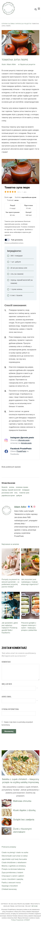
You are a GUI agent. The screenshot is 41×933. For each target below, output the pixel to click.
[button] (39, 8)
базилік (4, 487)
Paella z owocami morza (11, 882)
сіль (16, 492)
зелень (11, 487)
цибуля (19, 495)
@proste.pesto (24, 440)
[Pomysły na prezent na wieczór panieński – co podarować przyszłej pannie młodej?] (11, 550)
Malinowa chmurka (22, 800)
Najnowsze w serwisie (10, 544)
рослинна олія (7, 492)
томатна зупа (24, 492)
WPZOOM (35, 906)
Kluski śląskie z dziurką (24, 810)
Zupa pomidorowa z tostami (12, 872)
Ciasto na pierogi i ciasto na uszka (15, 852)
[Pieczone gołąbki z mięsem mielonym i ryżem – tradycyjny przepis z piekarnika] (30, 593)
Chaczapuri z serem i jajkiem (13, 876)
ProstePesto (21, 451)
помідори (25, 490)
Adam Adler (11, 64)
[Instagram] (34, 507)
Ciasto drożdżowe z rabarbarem (14, 862)
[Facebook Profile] (29, 507)
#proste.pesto (26, 443)
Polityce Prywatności (17, 920)
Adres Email (6, 697)
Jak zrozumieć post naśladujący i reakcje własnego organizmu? (29, 581)
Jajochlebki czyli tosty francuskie (14, 859)
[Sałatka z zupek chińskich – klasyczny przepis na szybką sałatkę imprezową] (20, 751)
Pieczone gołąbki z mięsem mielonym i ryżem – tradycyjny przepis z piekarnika (29, 626)
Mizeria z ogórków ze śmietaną (14, 866)
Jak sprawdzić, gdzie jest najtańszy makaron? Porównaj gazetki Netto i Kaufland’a (10, 627)
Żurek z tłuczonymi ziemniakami (22, 830)
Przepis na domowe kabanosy (13, 869)
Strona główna (8, 23)
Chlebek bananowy (9, 889)
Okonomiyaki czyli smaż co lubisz (15, 855)
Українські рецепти (23, 23)
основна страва (22, 487)
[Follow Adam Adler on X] (31, 507)
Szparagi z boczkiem (10, 885)
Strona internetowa (10, 709)
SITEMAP (27, 920)
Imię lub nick (7, 684)
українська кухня (8, 495)
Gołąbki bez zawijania (23, 819)
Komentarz (6, 662)
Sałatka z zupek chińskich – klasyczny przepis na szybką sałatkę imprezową (20, 780)
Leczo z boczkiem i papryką (12, 879)
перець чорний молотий (11, 490)
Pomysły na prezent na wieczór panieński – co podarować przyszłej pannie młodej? (10, 583)
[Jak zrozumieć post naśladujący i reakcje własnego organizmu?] (30, 550)
